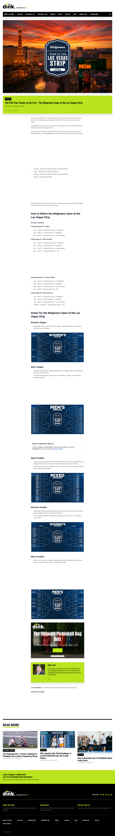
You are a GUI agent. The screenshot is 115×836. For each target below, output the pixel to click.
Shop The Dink (8, 805)
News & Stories (9, 14)
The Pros (20, 14)
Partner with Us (84, 805)
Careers (97, 820)
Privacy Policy (7, 823)
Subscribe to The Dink (37, 692)
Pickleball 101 (30, 14)
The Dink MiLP (94, 14)
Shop (75, 14)
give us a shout (58, 449)
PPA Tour (8, 99)
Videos (60, 14)
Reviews (52, 14)
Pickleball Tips (43, 14)
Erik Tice (9, 106)
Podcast (68, 14)
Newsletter (83, 14)
